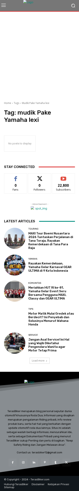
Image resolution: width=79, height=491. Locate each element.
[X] (66, 462)
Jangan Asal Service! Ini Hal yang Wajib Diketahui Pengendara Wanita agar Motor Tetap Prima (48, 345)
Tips (30, 309)
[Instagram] (23, 462)
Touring (33, 229)
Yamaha (32, 259)
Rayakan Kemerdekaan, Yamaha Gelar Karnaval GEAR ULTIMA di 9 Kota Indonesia (50, 267)
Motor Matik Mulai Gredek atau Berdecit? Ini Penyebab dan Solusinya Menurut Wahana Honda (51, 319)
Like (15, 176)
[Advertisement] (39, 55)
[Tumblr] (56, 462)
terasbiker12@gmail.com (47, 452)
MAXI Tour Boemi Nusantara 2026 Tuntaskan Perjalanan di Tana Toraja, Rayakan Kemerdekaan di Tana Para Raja (50, 241)
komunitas (34, 283)
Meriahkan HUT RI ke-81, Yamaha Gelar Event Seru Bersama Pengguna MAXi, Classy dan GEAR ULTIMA (47, 293)
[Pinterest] (45, 462)
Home (7, 103)
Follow (39, 176)
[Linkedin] (34, 462)
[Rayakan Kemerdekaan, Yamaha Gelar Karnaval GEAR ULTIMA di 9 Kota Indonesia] (14, 265)
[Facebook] (12, 462)
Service (33, 335)
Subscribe (63, 176)
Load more (38, 360)
